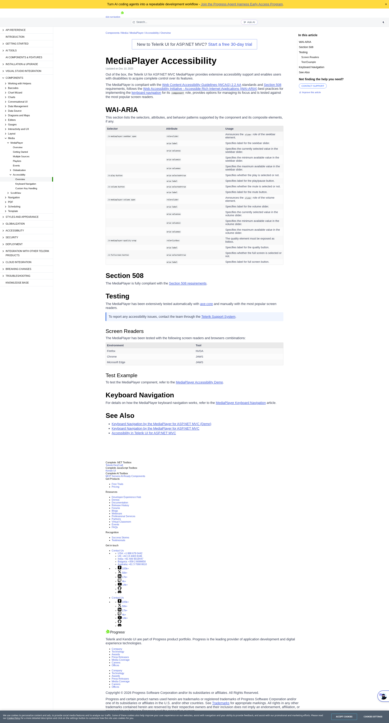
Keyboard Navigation (25, 183)
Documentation (120, 502)
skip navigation (113, 16)
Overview (17, 147)
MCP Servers (113, 476)
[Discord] (119, 592)
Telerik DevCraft (114, 465)
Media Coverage (121, 660)
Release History (120, 505)
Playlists (17, 161)
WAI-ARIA (122, 110)
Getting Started (20, 152)
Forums (116, 508)
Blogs (115, 511)
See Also (120, 415)
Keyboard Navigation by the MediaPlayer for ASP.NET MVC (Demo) (161, 424)
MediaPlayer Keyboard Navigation (241, 403)
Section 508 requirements (188, 283)
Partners (116, 519)
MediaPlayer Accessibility (161, 61)
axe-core (206, 304)
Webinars (117, 513)
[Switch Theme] (383, 22)
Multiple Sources (21, 156)
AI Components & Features (24, 57)
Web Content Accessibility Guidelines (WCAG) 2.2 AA (201, 85)
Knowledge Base (17, 282)
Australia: (132, 564)
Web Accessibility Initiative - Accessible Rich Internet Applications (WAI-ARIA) (200, 89)
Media (124, 33)
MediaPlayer (136, 33)
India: (130, 559)
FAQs (115, 527)
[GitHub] (119, 589)
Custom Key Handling (26, 188)
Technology (118, 651)
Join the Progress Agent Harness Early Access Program (242, 4)
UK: (130, 556)
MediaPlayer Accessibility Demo (199, 382)
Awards (116, 654)
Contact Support (312, 86)
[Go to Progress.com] (115, 633)
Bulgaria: (132, 561)
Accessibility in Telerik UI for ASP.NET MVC (144, 433)
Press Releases (120, 657)
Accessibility (152, 33)
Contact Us (118, 550)
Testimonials (118, 540)
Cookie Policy (13, 718)
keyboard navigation (146, 93)
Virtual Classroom (121, 521)
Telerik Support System (218, 316)
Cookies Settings (373, 716)
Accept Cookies (344, 716)
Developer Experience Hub (126, 497)
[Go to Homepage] (122, 16)
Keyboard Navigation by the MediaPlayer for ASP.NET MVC (155, 428)
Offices (115, 665)
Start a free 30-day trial (230, 44)
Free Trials (117, 484)
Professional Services (123, 516)
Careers (116, 662)
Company (117, 649)
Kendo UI (111, 470)
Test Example (121, 375)
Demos (115, 500)
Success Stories (120, 537)
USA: (130, 553)
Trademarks (220, 703)
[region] (194, 717)
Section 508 (272, 85)
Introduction (15, 37)
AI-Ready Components (132, 476)
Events (16, 165)
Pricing (115, 486)
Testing (117, 296)
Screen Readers (125, 331)
